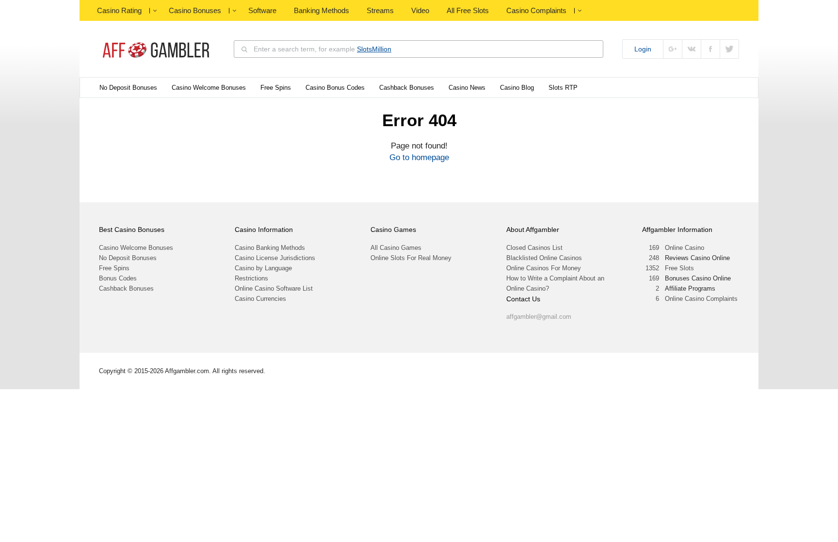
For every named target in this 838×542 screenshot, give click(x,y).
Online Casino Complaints (701, 298)
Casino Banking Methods (270, 247)
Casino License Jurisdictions (275, 258)
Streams (380, 10)
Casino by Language (263, 268)
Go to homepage (419, 157)
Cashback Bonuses (406, 87)
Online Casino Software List (274, 288)
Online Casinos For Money (543, 268)
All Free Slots (468, 10)
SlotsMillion (374, 49)
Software (262, 10)
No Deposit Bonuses (128, 87)
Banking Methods (321, 10)
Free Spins (275, 87)
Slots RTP (563, 87)
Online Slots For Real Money (411, 258)
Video (420, 10)
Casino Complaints (536, 10)
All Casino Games (396, 247)
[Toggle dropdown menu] (154, 10)
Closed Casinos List (534, 247)
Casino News (467, 87)
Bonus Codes (118, 278)
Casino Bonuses (195, 10)
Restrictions (251, 278)
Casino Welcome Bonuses (209, 87)
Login (642, 49)
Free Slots (679, 268)
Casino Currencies (260, 298)
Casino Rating (119, 10)
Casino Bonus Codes (335, 87)
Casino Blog (517, 87)
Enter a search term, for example (322, 49)
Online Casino (684, 247)
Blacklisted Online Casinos (544, 258)
